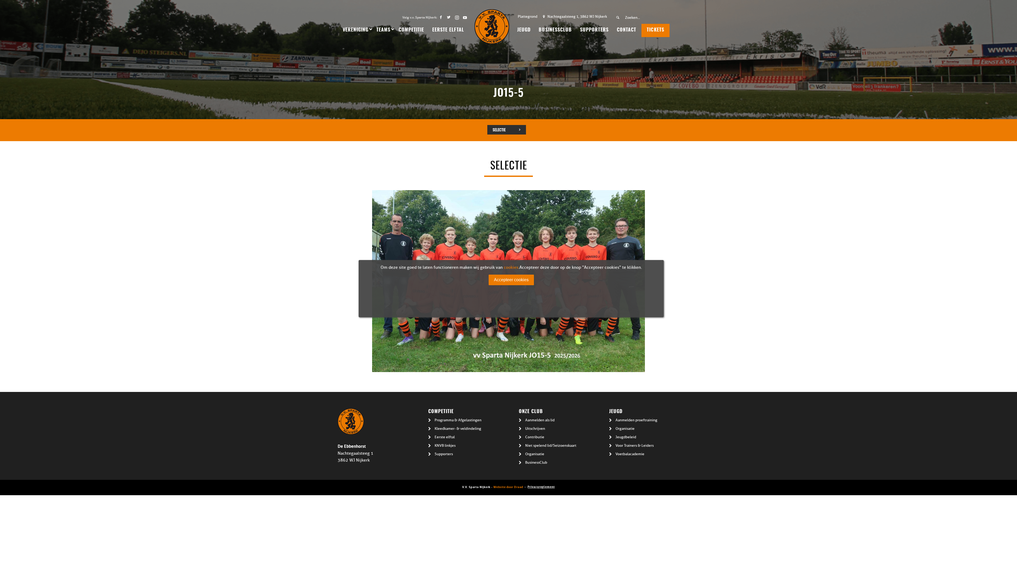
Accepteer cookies (511, 280)
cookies (511, 267)
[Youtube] (465, 17)
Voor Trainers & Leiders (634, 445)
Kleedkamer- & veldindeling (458, 428)
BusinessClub (536, 462)
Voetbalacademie (629, 454)
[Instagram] (457, 17)
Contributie (534, 437)
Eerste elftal (445, 437)
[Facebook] (441, 17)
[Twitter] (449, 17)
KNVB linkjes (445, 445)
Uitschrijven (535, 428)
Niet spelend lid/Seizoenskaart (550, 445)
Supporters (444, 454)
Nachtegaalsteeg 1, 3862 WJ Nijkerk (577, 16)
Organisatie (534, 454)
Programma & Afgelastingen (458, 420)
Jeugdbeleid (625, 437)
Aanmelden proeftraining (636, 420)
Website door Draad (508, 486)
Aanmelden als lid (540, 420)
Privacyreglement (541, 486)
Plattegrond (527, 16)
